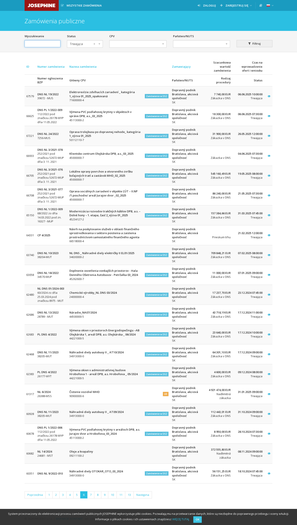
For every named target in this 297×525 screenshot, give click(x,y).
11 (120, 495)
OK (197, 519)
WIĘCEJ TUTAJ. (181, 519)
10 (112, 495)
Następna (142, 495)
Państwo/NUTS (183, 36)
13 (129, 495)
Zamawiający (181, 67)
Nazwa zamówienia (83, 67)
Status (71, 36)
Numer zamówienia (51, 67)
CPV (112, 36)
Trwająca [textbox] (82, 44)
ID (27, 67)
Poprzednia (35, 495)
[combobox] (85, 44)
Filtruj (256, 43)
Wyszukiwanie (34, 36)
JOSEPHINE (41, 5)
